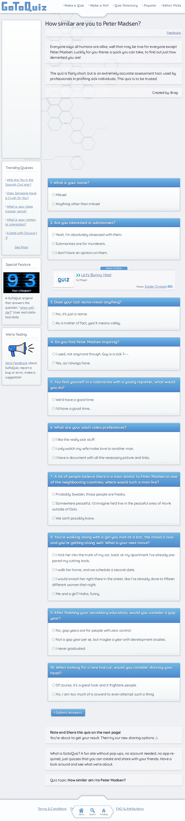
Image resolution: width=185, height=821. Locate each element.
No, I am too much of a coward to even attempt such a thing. (105, 694)
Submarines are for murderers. (80, 243)
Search (92, 814)
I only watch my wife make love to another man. (94, 448)
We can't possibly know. (75, 518)
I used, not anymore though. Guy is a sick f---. (92, 354)
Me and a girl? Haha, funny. (77, 593)
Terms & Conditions (52, 809)
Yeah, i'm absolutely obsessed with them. (88, 234)
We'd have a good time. (74, 399)
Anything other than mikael (77, 204)
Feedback (174, 33)
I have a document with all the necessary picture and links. (102, 457)
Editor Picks (172, 5)
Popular (150, 5)
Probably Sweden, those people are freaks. (90, 494)
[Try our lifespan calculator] (21, 282)
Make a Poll (99, 5)
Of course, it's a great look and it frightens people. (96, 685)
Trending (104, 814)
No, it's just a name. (71, 314)
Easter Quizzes (156, 286)
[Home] (24, 7)
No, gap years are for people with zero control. (93, 630)
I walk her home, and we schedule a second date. (95, 569)
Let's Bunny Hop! (96, 274)
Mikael (61, 194)
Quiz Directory (126, 5)
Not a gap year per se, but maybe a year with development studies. (110, 639)
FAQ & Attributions (130, 809)
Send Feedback (16, 363)
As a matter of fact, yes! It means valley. (88, 323)
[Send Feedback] (21, 349)
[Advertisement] (114, 135)
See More (21, 247)
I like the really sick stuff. (75, 439)
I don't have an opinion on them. (81, 252)
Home (81, 814)
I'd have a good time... (73, 408)
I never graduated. (70, 648)
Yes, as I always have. (72, 363)
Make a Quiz (74, 5)
